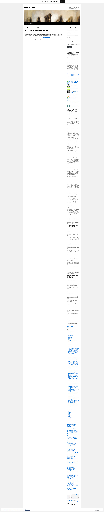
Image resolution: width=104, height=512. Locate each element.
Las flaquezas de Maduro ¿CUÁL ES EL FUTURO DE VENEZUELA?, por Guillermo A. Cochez (73, 401)
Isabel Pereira (70, 466)
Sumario (69, 419)
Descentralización (69, 444)
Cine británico (72, 433)
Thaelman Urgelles (73, 101)
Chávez (68, 433)
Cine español (69, 434)
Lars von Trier (50, 39)
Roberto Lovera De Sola (70, 482)
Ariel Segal (68, 430)
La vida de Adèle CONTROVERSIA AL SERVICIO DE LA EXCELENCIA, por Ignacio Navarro (73, 370)
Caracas (76, 431)
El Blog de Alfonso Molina (72, 334)
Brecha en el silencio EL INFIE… (75, 79)
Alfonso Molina (39, 31)
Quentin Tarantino (75, 480)
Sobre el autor (30, 23)
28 (71, 500)
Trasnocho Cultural (70, 342)
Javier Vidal (74, 466)
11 (78, 495)
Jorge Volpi (72, 467)
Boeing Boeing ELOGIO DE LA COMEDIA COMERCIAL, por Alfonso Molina (73, 398)
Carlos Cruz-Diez (69, 432)
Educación (68, 448)
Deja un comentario (60, 39)
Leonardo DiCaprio (70, 470)
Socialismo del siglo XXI (72, 485)
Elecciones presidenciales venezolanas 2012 (73, 453)
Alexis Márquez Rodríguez (71, 425)
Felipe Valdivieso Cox (70, 457)
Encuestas (75, 455)
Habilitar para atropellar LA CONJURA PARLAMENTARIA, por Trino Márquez (73, 364)
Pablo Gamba (70, 479)
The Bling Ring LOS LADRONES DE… (74, 82)
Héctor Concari (70, 463)
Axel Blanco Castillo (73, 74)
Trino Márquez (72, 488)
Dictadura (73, 444)
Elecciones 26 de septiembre (71, 449)
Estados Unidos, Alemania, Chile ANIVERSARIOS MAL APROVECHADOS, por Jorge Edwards (73, 379)
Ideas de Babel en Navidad (72, 347)
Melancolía (54, 39)
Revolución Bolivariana (70, 481)
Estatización (73, 456)
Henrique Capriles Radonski (72, 461)
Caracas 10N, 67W (70, 331)
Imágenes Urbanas (70, 337)
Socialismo (76, 484)
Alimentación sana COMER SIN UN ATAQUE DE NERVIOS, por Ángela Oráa (73, 390)
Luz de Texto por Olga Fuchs (72, 340)
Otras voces (33, 39)
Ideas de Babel (30, 7)
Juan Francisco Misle (71, 468)
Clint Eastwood (69, 439)
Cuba (73, 441)
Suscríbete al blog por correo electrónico (73, 38)
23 (74, 498)
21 (71, 498)
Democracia (69, 442)
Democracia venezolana (71, 443)
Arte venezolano (73, 430)
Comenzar (62, 1)
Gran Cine (69, 336)
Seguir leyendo (46, 37)
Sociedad (69, 418)
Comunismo (73, 439)
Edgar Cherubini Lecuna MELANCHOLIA (37, 30)
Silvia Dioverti (70, 484)
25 (78, 498)
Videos (69, 422)
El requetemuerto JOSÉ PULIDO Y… (75, 75)
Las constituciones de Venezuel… (75, 95)
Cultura (69, 413)
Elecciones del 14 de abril (70, 450)
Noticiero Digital (70, 341)
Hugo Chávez (71, 462)
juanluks (72, 91)
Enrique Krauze (69, 456)
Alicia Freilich (71, 429)
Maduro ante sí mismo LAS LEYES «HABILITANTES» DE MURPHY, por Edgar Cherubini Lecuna (73, 383)
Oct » (78, 501)
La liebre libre (70, 338)
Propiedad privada (70, 480)
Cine (30, 39)
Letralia (69, 339)
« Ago (68, 501)
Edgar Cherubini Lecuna (43, 39)
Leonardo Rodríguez (70, 471)
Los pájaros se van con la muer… (74, 92)
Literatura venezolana (72, 474)
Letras (69, 414)
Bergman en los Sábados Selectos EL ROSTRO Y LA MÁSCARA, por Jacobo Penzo (73, 359)
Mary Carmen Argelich (71, 476)
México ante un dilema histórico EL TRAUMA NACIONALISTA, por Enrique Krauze (73, 376)
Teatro (69, 420)
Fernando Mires (70, 458)
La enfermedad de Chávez (70, 469)
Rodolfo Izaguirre (70, 483)
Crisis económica (69, 441)
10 (76, 495)
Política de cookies (27, 510)
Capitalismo (73, 431)
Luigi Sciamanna (69, 475)
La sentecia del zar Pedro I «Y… (75, 85)
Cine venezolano (72, 438)
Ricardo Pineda (76, 481)
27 (69, 500)
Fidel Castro (75, 458)
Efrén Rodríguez (72, 448)
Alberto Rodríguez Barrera (71, 424)
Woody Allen (73, 489)
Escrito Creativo (70, 335)
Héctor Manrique (76, 463)
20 (69, 498)
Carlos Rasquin (74, 432)
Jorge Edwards (69, 467)
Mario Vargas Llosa (75, 475)
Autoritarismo (69, 431)
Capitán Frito (72, 81)
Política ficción (70, 417)
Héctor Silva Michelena (70, 464)
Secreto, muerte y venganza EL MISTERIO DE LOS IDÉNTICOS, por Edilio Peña (73, 373)
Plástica (69, 416)
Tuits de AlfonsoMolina (70, 327)
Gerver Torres (71, 460)
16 (74, 497)
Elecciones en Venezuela (70, 451)
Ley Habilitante (76, 471)
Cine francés (74, 434)
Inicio (26, 23)
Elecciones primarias (70, 455)
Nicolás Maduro (70, 477)
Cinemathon (69, 333)
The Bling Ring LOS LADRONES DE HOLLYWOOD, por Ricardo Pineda (73, 353)
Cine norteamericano (71, 436)
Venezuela (69, 489)
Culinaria (69, 412)
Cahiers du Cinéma (70, 330)
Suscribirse (69, 47)
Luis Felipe (72, 97)
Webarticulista (70, 343)
